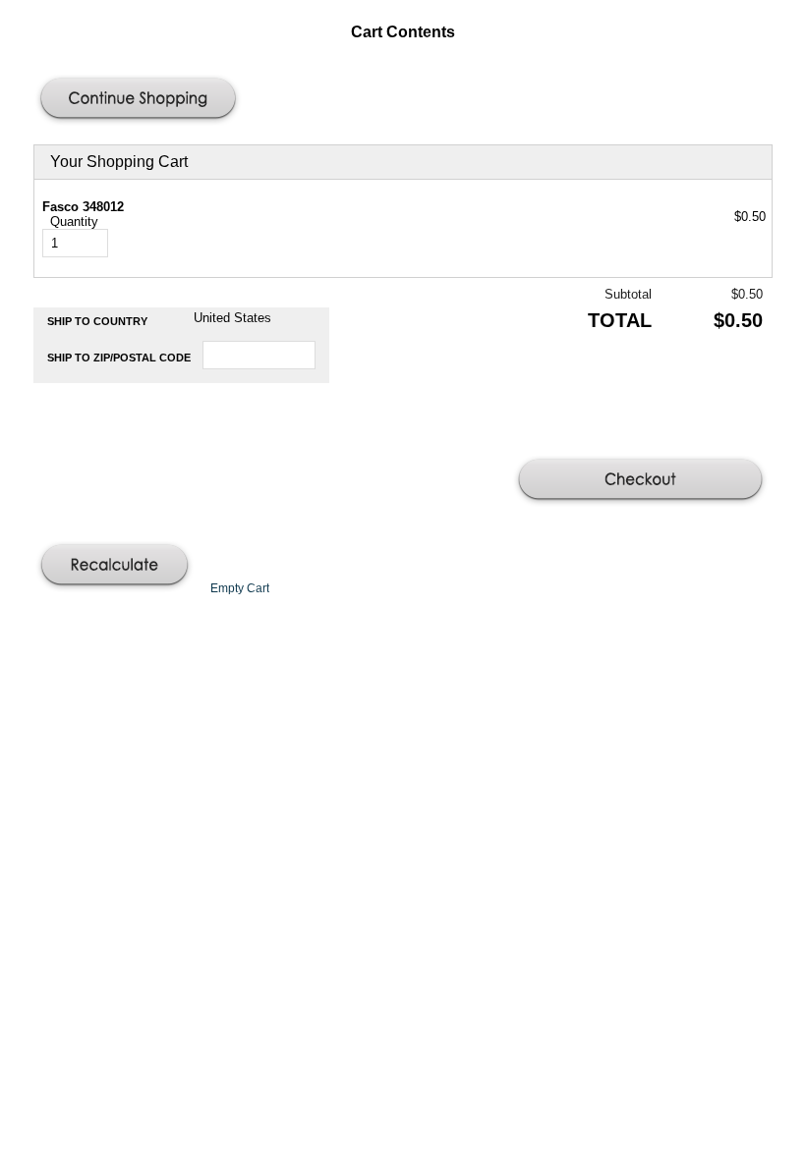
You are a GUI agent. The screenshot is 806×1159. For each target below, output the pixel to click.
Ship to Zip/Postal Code (119, 357)
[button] (140, 100)
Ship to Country (97, 321)
